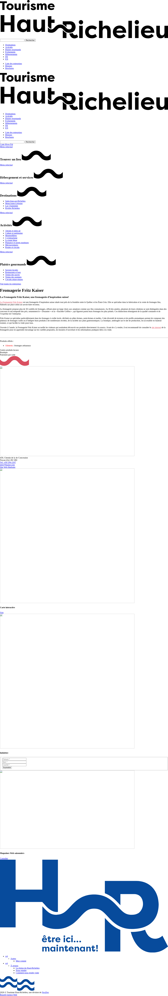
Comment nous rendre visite (27, 973)
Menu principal (6, 147)
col (6, 956)
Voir (2, 612)
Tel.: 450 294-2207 (8, 462)
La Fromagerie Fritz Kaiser (11, 302)
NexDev (45, 992)
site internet (156, 327)
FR (6, 57)
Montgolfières (11, 235)
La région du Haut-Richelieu (28, 968)
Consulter (4, 858)
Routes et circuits (12, 247)
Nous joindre (21, 970)
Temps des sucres (12, 275)
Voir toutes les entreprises (10, 284)
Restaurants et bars (13, 272)
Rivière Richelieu (12, 208)
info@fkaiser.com (7, 465)
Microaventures (11, 245)
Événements (10, 52)
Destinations (10, 45)
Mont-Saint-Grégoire (14, 203)
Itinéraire (11, 467)
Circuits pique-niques (14, 279)
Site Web (4, 467)
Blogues (8, 66)
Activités (9, 47)
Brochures (9, 68)
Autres (13, 958)
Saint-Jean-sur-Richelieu (15, 201)
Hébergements (11, 54)
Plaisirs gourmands (13, 50)
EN (6, 59)
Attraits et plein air (12, 231)
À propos (14, 966)
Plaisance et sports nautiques (17, 243)
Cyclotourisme (11, 238)
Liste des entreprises (13, 63)
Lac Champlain (11, 206)
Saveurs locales (11, 270)
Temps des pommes (13, 277)
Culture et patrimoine (14, 233)
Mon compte (21, 961)
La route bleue (11, 240)
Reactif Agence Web (8, 995)
